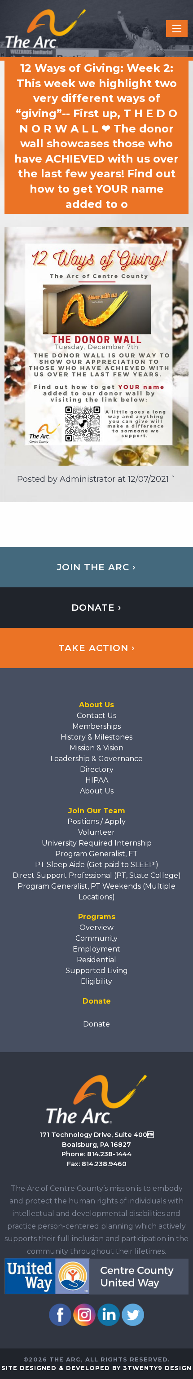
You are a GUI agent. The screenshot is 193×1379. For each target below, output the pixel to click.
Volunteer (96, 832)
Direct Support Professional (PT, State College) (97, 875)
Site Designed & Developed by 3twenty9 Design (96, 1368)
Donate (96, 1024)
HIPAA (96, 780)
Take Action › (96, 648)
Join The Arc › (96, 567)
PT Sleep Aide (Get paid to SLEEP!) (96, 864)
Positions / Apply (96, 821)
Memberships (96, 726)
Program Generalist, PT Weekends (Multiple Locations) (96, 891)
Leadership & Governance (96, 758)
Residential (96, 960)
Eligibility (96, 981)
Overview (96, 927)
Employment (96, 949)
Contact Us (96, 715)
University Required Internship (97, 843)
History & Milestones (96, 737)
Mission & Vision (96, 748)
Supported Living (97, 970)
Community (96, 938)
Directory (97, 769)
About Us (97, 791)
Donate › (96, 607)
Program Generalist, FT (96, 854)
